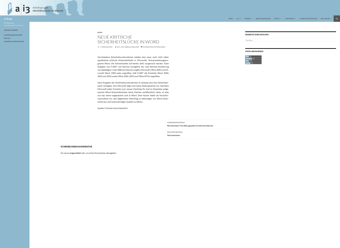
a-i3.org (8, 18)
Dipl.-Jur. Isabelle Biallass (127, 47)
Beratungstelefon (263, 18)
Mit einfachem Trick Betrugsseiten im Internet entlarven (190, 124)
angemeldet (75, 153)
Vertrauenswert (175, 133)
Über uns (7, 38)
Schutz (277, 18)
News (231, 18)
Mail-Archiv (325, 18)
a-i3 (237, 18)
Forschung (289, 18)
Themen (247, 18)
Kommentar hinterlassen (154, 47)
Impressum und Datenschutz (14, 41)
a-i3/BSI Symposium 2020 (308, 18)
